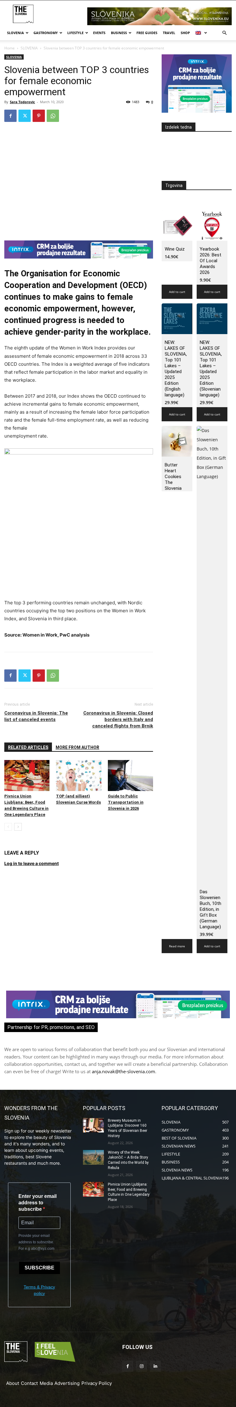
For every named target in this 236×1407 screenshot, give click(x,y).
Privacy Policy (96, 1383)
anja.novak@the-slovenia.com (123, 1071)
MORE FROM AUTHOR (77, 747)
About (12, 1383)
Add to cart (177, 292)
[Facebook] (10, 116)
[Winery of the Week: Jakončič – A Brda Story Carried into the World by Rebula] (93, 1157)
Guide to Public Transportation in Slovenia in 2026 (126, 802)
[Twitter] (24, 116)
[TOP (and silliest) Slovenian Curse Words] (78, 775)
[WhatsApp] (53, 116)
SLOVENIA (29, 48)
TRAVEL (169, 32)
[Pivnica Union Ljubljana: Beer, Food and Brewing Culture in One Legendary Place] (26, 775)
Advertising (67, 1383)
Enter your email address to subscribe (37, 1203)
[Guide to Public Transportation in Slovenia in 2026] (130, 775)
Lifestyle (75, 32)
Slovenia (15, 32)
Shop (185, 32)
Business (119, 32)
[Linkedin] (155, 1366)
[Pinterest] (39, 116)
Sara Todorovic (22, 101)
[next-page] (18, 827)
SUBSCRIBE (39, 1267)
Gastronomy (45, 32)
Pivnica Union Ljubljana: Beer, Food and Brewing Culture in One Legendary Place (129, 1192)
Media (46, 1383)
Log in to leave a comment (31, 863)
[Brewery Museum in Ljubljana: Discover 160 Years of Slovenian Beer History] (93, 1125)
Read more (177, 946)
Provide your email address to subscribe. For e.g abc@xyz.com (36, 1242)
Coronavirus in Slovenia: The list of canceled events (36, 716)
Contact (29, 1383)
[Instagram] (141, 1366)
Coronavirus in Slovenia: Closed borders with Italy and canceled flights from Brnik (118, 719)
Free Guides (146, 32)
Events (99, 32)
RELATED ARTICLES (28, 747)
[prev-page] (8, 827)
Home (9, 48)
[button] (224, 33)
